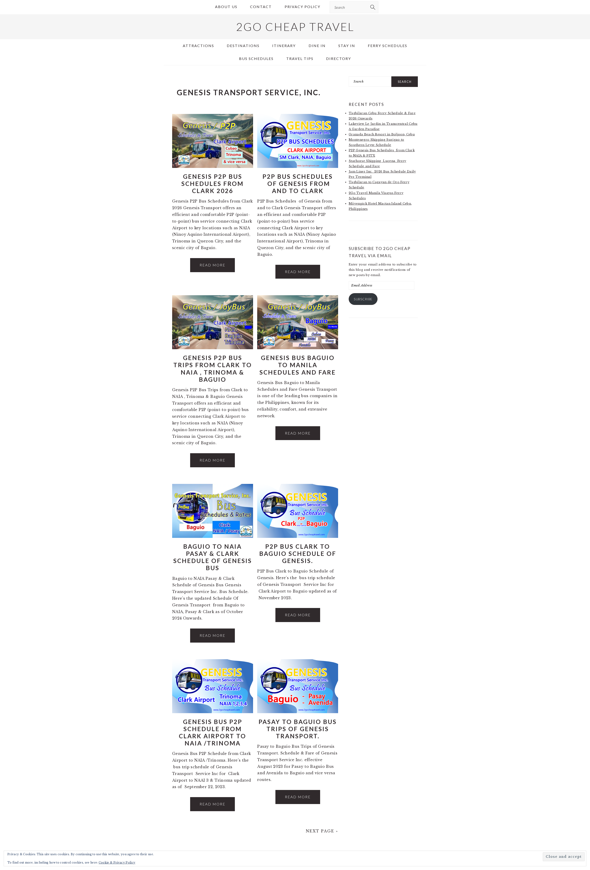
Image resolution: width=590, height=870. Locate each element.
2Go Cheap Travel (295, 26)
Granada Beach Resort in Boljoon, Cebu (382, 134)
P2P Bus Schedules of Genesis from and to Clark (298, 183)
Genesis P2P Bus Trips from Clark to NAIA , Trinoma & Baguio (212, 368)
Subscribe (363, 299)
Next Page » (322, 831)
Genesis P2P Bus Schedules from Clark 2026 (212, 183)
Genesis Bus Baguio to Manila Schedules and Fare (298, 365)
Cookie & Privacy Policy (117, 862)
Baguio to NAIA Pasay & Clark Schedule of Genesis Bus (212, 557)
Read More (212, 265)
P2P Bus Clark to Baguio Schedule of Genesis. (297, 553)
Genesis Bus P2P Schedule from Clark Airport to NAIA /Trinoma (212, 732)
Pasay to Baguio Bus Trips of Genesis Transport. (298, 729)
